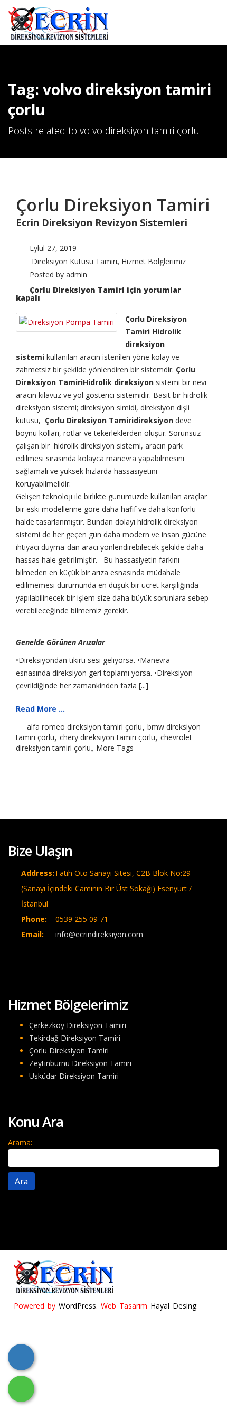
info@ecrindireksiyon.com (99, 934)
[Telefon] (21, 1357)
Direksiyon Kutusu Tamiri (74, 261)
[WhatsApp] (21, 1389)
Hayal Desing (173, 1306)
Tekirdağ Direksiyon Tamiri (74, 1038)
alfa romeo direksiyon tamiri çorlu (84, 727)
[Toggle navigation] (204, 19)
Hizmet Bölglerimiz (153, 261)
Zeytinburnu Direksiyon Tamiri (80, 1063)
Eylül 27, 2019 (53, 248)
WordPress (77, 1306)
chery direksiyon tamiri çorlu (107, 737)
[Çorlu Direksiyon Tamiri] (66, 321)
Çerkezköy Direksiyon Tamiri (77, 1025)
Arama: (20, 1142)
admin (76, 274)
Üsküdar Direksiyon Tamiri (74, 1076)
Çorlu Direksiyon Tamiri (113, 204)
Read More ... (40, 709)
